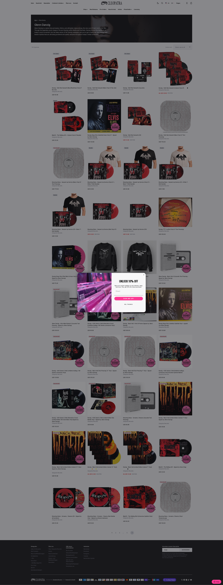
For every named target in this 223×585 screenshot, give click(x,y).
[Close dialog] (144, 275)
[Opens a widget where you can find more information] (216, 582)
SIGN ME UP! (128, 298)
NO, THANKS (128, 304)
